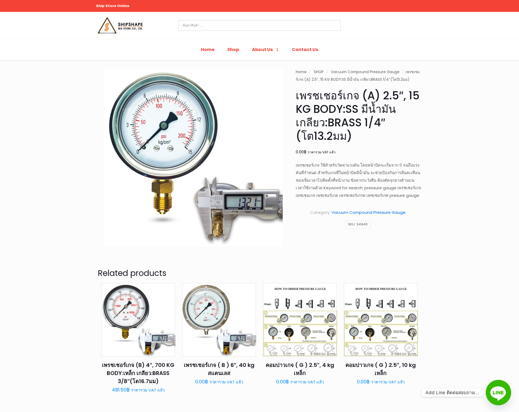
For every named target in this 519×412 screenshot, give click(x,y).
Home (301, 72)
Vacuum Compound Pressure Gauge (365, 72)
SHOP (319, 72)
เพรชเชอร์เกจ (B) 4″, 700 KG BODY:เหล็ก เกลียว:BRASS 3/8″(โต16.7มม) (138, 373)
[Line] (498, 392)
